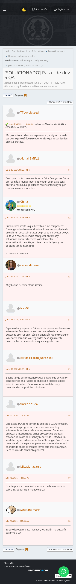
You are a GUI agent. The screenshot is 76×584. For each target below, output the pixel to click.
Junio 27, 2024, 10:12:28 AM (17, 319)
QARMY (68, 580)
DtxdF (36, 60)
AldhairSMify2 (29, 158)
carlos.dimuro (29, 265)
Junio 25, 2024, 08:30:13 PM (17, 169)
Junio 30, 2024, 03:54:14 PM (17, 369)
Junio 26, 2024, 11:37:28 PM (17, 276)
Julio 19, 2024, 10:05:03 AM (17, 521)
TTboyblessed (29, 112)
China (24, 202)
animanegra (26, 60)
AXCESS (43, 60)
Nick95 (24, 308)
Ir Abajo (8, 95)
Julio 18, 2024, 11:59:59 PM (17, 477)
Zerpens (59, 580)
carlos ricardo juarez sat (36, 358)
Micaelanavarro (30, 467)
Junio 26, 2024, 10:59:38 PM (17, 217)
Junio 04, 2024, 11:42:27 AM (21, 124)
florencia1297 (29, 404)
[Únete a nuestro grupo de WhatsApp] (63, 571)
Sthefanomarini (30, 510)
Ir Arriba (8, 549)
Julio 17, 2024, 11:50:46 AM (17, 415)
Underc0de (9, 563)
